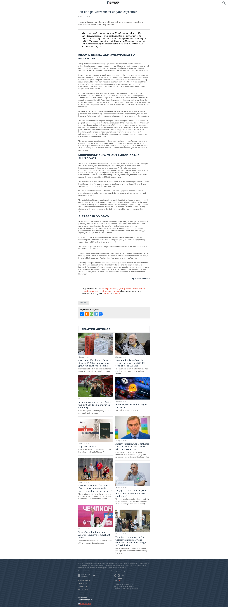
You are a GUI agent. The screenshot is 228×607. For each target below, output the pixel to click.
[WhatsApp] (91, 314)
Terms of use (83, 587)
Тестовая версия (85, 600)
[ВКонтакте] (82, 314)
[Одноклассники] (87, 314)
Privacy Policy (84, 589)
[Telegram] (96, 314)
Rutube (107, 293)
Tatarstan (84, 303)
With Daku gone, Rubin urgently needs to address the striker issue (94, 407)
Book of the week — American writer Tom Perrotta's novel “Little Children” (94, 449)
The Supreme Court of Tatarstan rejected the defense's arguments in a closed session (131, 366)
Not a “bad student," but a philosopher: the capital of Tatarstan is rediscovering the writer (132, 545)
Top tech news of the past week (131, 407)
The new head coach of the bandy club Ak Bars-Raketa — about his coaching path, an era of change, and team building (132, 497)
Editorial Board (84, 581)
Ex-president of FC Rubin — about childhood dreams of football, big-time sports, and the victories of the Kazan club (132, 450)
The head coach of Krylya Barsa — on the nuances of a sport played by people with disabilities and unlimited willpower (95, 492)
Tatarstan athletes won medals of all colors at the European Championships (95, 537)
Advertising (83, 584)
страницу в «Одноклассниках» (105, 291)
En (120, 580)
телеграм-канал (109, 288)
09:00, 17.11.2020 (84, 17)
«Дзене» (117, 293)
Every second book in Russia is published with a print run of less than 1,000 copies (94, 365)
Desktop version (84, 597)
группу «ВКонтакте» (128, 288)
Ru (116, 580)
